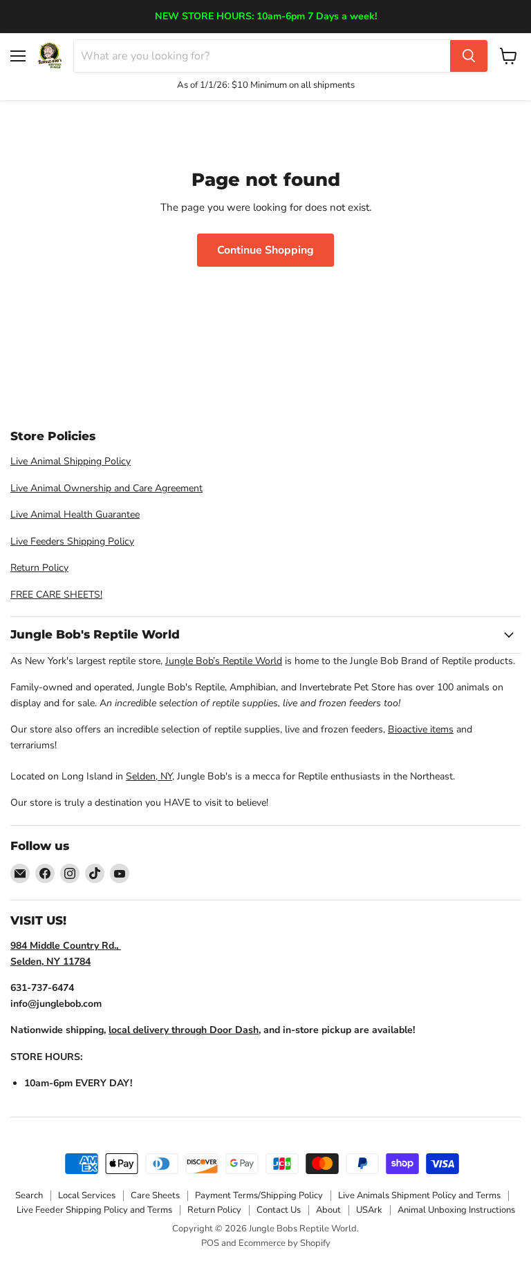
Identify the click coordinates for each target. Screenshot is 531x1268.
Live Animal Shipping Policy (70, 461)
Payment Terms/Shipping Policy (259, 1195)
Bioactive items (421, 729)
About (328, 1210)
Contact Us (279, 1210)
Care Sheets (155, 1195)
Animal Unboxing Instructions (456, 1210)
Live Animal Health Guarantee (75, 514)
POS (210, 1243)
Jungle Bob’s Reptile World (223, 661)
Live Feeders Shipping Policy (72, 541)
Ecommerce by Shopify (284, 1243)
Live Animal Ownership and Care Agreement (106, 488)
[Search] (468, 56)
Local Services (86, 1195)
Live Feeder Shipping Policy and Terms (94, 1210)
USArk (369, 1210)
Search (29, 1195)
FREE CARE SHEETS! (56, 594)
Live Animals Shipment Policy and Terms (419, 1195)
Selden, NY (149, 776)
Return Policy (39, 567)
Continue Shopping (265, 250)
